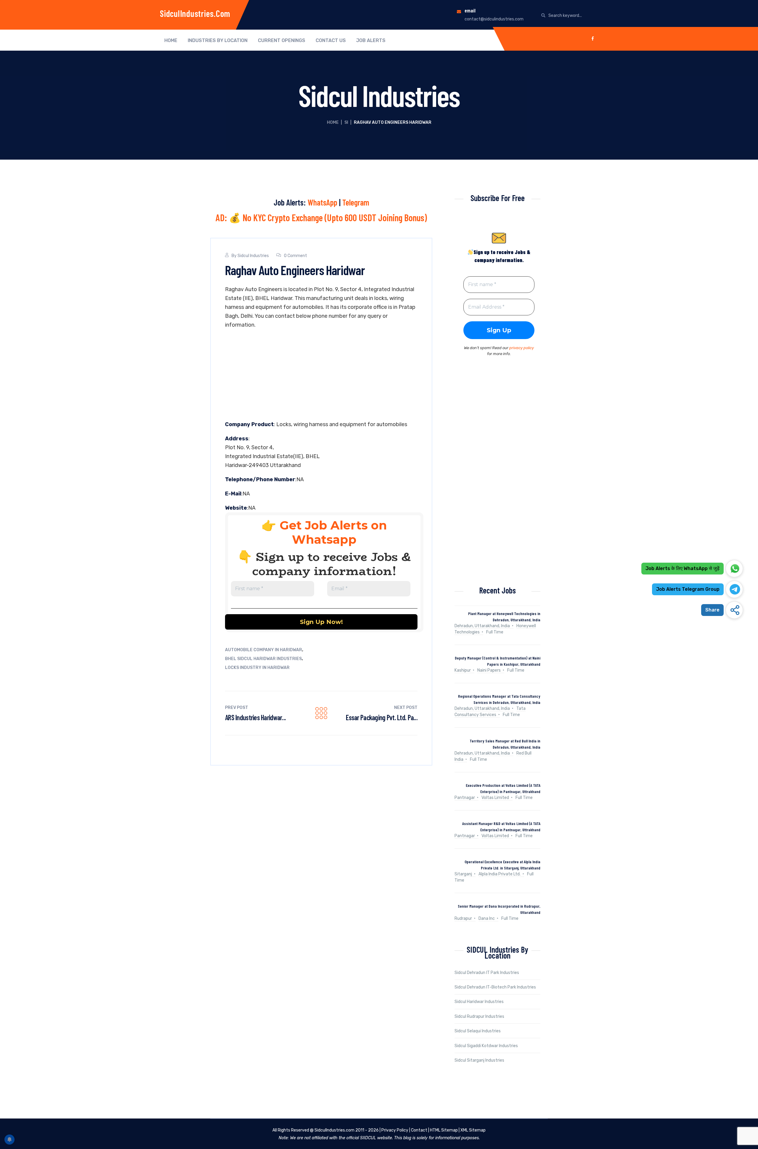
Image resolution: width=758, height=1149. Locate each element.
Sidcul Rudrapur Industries (479, 1016)
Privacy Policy (394, 1130)
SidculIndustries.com (195, 13)
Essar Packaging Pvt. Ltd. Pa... (381, 717)
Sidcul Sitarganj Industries (479, 1060)
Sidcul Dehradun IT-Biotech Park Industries (495, 987)
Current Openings (281, 40)
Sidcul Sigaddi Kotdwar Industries (486, 1045)
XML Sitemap (473, 1130)
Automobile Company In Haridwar (263, 649)
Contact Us (331, 40)
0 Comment (295, 255)
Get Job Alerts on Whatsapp (333, 532)
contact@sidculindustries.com (494, 19)
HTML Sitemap (444, 1130)
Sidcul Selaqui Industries (478, 1031)
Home (170, 40)
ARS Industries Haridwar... (255, 717)
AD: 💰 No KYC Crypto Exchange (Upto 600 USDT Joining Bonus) (321, 217)
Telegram (355, 202)
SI (346, 122)
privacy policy (521, 348)
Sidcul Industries (253, 255)
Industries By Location (218, 40)
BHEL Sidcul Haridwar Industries (263, 658)
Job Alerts (371, 40)
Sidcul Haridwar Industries (479, 1001)
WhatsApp (322, 202)
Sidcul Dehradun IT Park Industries (487, 972)
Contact (419, 1130)
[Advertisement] (321, 376)
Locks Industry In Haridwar (257, 667)
